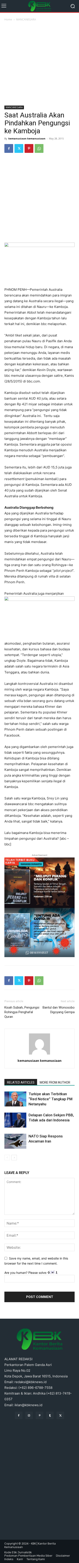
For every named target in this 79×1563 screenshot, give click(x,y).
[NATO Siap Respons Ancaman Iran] (15, 1141)
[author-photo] (39, 1054)
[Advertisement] (39, 63)
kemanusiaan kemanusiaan (26, 138)
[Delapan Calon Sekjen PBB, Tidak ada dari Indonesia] (15, 1120)
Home (8, 19)
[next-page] (14, 1157)
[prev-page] (7, 1157)
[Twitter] (18, 148)
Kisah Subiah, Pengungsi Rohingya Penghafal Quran (21, 1012)
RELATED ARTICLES (20, 1082)
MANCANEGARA (26, 19)
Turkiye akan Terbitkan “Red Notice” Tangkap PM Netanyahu (50, 1099)
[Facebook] (8, 148)
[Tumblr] (50, 1415)
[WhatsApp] (39, 148)
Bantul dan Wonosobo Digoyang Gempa (59, 1009)
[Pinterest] (29, 148)
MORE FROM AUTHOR (55, 1082)
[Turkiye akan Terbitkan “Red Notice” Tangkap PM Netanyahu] (15, 1099)
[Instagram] (29, 1415)
